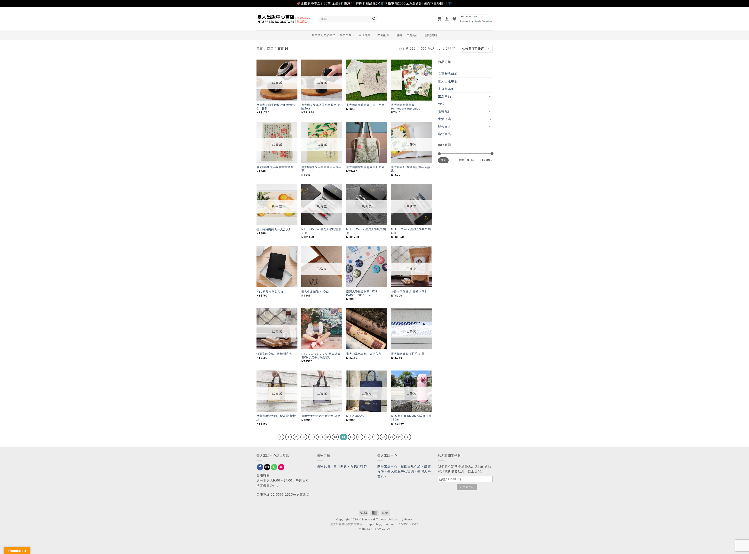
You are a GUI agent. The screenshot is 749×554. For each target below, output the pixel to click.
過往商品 (444, 134)
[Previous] (281, 437)
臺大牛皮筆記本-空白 (315, 291)
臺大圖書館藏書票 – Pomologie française (405, 106)
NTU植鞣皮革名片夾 (269, 291)
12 (327, 437)
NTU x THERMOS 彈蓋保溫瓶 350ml (411, 417)
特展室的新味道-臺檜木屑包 (409, 291)
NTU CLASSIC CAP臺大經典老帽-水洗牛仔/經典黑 (321, 355)
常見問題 (340, 466)
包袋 (399, 35)
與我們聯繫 (358, 466)
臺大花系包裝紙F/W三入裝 (363, 353)
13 (335, 437)
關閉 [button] (449, 3)
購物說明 (431, 35)
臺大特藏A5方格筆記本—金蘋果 (410, 169)
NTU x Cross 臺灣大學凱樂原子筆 (321, 231)
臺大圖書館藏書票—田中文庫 (365, 104)
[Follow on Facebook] (260, 467)
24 (391, 437)
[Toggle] (490, 96)
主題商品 (412, 35)
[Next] (407, 437)
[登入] (447, 18)
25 (400, 437)
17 (368, 437)
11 (319, 437)
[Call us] (274, 467)
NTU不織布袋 (355, 416)
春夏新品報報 (448, 74)
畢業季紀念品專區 (323, 35)
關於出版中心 (387, 466)
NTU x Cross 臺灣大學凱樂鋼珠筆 (411, 231)
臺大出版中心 (448, 81)
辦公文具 (345, 35)
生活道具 (364, 35)
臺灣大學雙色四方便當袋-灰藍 (321, 416)
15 (351, 437)
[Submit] (374, 18)
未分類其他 (446, 89)
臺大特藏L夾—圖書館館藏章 (275, 167)
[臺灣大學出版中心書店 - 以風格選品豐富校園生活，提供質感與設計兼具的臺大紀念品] (284, 18)
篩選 (443, 160)
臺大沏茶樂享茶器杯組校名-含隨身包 (321, 106)
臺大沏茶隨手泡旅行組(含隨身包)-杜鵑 (276, 106)
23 (383, 437)
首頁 (259, 48)
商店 (270, 48)
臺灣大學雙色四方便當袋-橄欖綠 (276, 417)
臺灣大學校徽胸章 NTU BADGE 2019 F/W (361, 293)
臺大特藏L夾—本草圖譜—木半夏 (321, 169)
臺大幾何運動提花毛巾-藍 (408, 353)
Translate (487, 21)
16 (359, 437)
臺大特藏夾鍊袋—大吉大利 (274, 229)
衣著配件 (383, 35)
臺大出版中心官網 (400, 471)
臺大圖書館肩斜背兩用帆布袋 (365, 167)
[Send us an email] (267, 467)
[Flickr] (281, 467)
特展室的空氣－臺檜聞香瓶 (274, 353)
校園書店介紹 (411, 466)
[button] (439, 18)
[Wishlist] (455, 18)
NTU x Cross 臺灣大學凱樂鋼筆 (366, 231)
